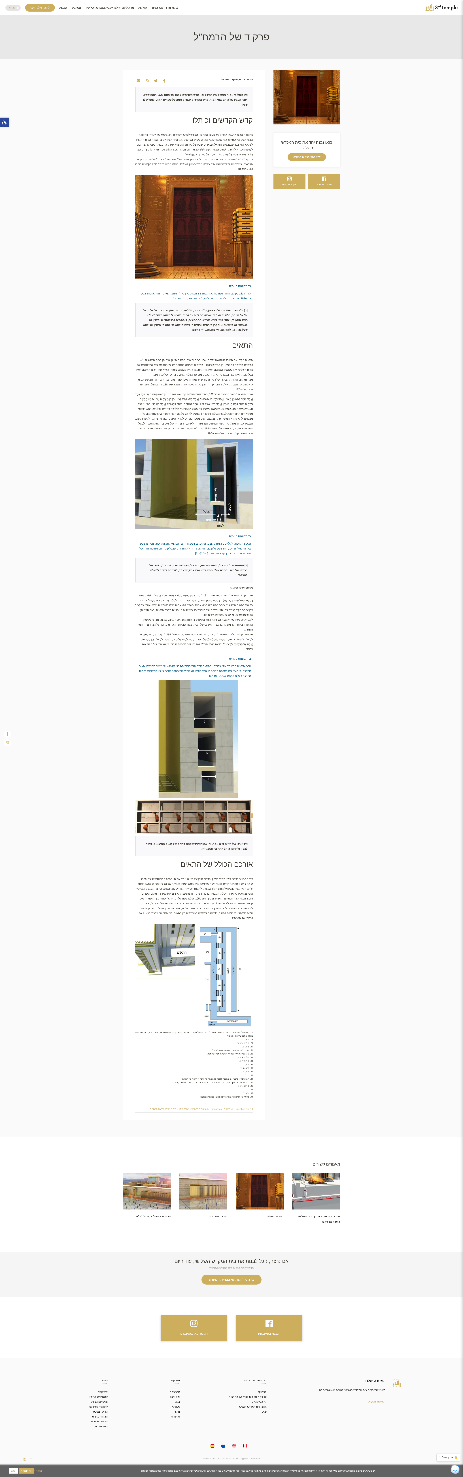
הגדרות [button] (38, 1470)
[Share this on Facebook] (164, 80)
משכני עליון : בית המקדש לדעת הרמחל (170, 1109)
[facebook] (31, 1459)
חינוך (177, 1411)
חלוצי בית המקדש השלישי (253, 1406)
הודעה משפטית (99, 1411)
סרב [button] (13, 1470)
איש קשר (103, 1392)
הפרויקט (262, 1392)
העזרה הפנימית (275, 1216)
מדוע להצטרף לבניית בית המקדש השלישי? (110, 7)
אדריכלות (175, 1392)
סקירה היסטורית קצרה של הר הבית (248, 1396)
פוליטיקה (175, 1396)
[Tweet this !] (155, 80)
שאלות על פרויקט (98, 1396)
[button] (4, 122)
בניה (177, 1401)
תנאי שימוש (101, 1426)
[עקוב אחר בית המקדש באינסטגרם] (7, 742)
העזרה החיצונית (218, 1216)
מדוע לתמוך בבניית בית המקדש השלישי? (231, 1267)
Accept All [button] (26, 1470)
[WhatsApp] (147, 80)
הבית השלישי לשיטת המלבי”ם (153, 1216)
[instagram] (24, 1459)
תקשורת (175, 1416)
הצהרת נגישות (100, 1416)
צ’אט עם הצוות (99, 1401)
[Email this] (138, 80)
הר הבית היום (259, 1401)
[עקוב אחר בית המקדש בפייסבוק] (7, 734)
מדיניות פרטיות (99, 1421)
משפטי (176, 1406)
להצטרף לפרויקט (98, 1406)
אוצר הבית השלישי (200, 1109)
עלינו (264, 1411)
